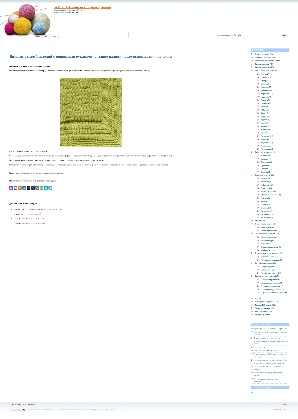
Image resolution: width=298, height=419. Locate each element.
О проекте (22, 404)
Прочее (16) (265, 198)
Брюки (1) (265, 123)
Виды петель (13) (268, 243)
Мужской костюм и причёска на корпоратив (270, 328)
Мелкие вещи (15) (268, 191)
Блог (45, 37)
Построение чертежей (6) (271, 273)
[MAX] (11, 188)
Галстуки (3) (266, 97)
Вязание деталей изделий (32, 172)
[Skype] (46, 188)
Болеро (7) (265, 74)
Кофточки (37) (267, 93)
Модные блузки (259, 347)
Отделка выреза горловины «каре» (29, 218)
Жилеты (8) (266, 155)
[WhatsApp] (41, 188)
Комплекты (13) (267, 145)
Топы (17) (265, 113)
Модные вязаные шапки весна (265, 350)
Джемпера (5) (266, 139)
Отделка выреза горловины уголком (29, 223)
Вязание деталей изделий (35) (267, 276)
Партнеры (31, 404)
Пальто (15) (266, 103)
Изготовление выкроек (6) (265, 263)
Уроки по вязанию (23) (264, 308)
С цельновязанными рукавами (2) (274, 294)
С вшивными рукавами (53, 172)
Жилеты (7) (266, 129)
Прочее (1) (259, 298)
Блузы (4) (265, 116)
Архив (53, 37)
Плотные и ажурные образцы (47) (269, 253)
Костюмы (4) (266, 181)
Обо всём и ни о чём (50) (265, 57)
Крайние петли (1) (268, 250)
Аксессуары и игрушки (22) (266, 301)
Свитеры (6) (266, 159)
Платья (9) (265, 178)
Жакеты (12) (266, 207)
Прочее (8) (265, 165)
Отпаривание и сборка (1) (271, 283)
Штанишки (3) (267, 214)
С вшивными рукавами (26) (272, 289)
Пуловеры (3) (266, 168)
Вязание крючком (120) (264, 67)
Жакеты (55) (266, 83)
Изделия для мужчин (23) (265, 152)
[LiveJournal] (33, 188)
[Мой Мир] (24, 188)
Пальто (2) (265, 204)
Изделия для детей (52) (264, 175)
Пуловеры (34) (267, 136)
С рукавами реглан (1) (270, 279)
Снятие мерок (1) (268, 269)
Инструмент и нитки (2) (265, 223)
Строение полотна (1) (270, 237)
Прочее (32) (265, 100)
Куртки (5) (265, 119)
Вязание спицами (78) (264, 64)
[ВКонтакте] (15, 188)
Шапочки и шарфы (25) (271, 194)
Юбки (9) (265, 110)
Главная (37, 37)
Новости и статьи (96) (264, 54)
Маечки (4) (265, 126)
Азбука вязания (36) (263, 311)
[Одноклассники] (20, 188)
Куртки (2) (265, 201)
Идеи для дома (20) (262, 314)
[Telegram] (50, 188)
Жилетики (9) (266, 188)
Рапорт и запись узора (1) (271, 256)
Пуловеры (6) (266, 211)
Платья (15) (266, 77)
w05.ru (285, 410)
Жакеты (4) (265, 172)
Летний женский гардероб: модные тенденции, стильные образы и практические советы (270, 341)
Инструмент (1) (267, 227)
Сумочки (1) (266, 132)
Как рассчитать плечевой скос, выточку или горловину (38, 209)
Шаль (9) (264, 106)
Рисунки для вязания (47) (271, 260)
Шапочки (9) (266, 90)
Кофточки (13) (267, 185)
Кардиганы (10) (267, 142)
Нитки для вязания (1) (270, 230)
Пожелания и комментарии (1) (267, 60)
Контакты (284, 404)
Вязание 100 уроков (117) (265, 305)
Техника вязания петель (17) (267, 233)
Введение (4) (260, 220)
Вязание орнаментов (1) (271, 247)
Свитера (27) (266, 87)
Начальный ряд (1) (269, 240)
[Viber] (37, 188)
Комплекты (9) (267, 217)
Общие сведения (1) (269, 266)
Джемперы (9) (266, 162)
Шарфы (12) (266, 80)
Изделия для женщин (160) (266, 70)
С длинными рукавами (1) (272, 286)
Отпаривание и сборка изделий (27, 214)
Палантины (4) (267, 149)
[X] (28, 188)
